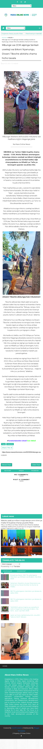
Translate (17, 566)
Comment (21, 571)
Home (4, 37)
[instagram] (21, 1)
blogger (7, 470)
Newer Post (6, 465)
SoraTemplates (17, 728)
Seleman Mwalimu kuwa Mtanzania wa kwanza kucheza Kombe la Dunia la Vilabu (25, 584)
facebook (34, 470)
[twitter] (25, 1)
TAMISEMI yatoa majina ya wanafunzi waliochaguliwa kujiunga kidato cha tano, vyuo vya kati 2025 (24, 608)
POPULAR (8, 571)
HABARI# (10, 444)
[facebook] (17, 1)
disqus (21, 470)
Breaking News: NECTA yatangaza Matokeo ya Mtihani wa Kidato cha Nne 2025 (25, 576)
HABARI (10, 37)
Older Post (36, 465)
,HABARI (15, 63)
